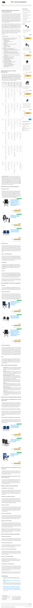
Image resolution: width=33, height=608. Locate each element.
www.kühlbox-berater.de (26, 130)
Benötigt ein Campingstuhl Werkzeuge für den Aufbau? (11, 577)
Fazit (5, 47)
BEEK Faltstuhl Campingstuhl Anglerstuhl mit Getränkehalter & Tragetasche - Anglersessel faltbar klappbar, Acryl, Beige (27, 105)
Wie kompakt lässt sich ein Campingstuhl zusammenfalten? (11, 586)
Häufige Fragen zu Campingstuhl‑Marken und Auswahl (10, 49)
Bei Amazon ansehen (17, 210)
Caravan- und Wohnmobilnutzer (8, 41)
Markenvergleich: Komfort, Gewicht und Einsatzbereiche (10, 38)
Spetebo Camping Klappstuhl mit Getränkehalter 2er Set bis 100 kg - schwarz (27, 31)
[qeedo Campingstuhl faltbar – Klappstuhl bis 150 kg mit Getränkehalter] (27, 83)
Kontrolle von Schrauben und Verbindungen (9, 64)
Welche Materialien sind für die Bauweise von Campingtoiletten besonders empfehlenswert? (16, 598)
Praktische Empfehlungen (7, 46)
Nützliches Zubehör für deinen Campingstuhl (8, 56)
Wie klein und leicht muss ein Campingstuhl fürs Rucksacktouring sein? (12, 53)
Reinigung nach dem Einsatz (7, 62)
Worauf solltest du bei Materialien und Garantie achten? (11, 52)
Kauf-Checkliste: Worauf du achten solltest (8, 48)
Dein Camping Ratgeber (19, 2)
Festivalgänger (6, 42)
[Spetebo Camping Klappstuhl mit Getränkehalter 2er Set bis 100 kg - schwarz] (27, 27)
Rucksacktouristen (6, 40)
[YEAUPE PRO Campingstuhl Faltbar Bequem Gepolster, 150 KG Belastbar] (27, 45)
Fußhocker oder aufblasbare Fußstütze (9, 58)
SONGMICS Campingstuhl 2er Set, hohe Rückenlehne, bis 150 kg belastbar (15, 440)
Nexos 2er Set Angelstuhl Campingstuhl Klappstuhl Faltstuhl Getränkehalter (14, 230)
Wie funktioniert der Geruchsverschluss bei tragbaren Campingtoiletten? (26, 19)
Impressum (29, 604)
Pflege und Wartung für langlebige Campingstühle (9, 61)
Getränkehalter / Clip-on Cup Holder (8, 57)
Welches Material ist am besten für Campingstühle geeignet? (12, 583)
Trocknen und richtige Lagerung (8, 63)
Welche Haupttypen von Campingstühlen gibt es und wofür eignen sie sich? (11, 50)
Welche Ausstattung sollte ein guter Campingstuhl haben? (11, 588)
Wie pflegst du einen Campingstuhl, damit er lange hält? (11, 51)
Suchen (30, 119)
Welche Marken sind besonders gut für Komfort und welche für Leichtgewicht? (11, 55)
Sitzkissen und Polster (7, 59)
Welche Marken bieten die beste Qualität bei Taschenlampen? (6, 598)
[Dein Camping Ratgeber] (3, 3)
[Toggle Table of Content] (19, 36)
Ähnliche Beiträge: (6, 66)
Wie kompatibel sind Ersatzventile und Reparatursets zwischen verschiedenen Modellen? (26, 15)
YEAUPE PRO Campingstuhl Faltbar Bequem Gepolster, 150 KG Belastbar (15, 216)
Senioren (5, 43)
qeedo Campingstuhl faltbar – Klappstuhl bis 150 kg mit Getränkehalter (27, 87)
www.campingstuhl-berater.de (27, 128)
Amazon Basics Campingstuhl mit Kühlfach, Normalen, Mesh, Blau (15, 454)
